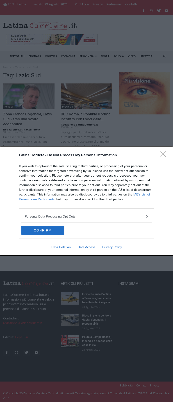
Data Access (86, 247)
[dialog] (86, 201)
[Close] (164, 155)
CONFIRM (43, 230)
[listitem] (86, 216)
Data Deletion (61, 247)
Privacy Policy (112, 247)
